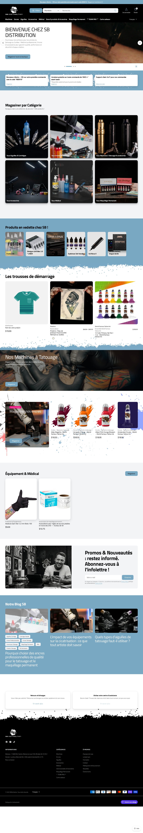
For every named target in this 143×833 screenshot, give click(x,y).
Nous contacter (10, 760)
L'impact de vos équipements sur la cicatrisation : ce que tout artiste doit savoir (71, 641)
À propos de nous (88, 754)
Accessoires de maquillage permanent (50, 522)
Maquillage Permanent (63, 771)
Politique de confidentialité (12, 802)
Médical (58, 766)
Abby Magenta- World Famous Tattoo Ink (59, 433)
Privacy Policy (124, 581)
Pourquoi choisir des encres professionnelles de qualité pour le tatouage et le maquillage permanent (25, 659)
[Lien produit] (71, 302)
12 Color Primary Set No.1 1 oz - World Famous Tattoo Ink (104, 335)
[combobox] (89, 10)
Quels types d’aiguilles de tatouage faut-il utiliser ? (113, 639)
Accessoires (60, 763)
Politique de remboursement (91, 766)
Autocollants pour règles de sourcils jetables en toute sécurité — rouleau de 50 (54, 524)
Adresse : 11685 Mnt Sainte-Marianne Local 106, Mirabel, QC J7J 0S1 (26, 754)
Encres (58, 757)
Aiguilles (58, 760)
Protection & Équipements (13, 522)
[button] (126, 11)
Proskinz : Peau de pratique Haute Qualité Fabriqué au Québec (58, 333)
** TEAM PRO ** (61, 774)
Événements (87, 771)
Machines (59, 754)
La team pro (86, 757)
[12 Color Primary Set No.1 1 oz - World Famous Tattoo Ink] (116, 331)
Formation (86, 760)
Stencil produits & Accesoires (65, 769)
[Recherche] (115, 10)
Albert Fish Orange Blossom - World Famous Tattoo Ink (105, 433)
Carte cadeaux (60, 777)
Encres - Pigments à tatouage (60, 430)
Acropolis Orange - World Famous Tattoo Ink (82, 433)
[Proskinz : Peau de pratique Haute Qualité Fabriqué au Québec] (71, 332)
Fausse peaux (54, 329)
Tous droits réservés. (23, 792)
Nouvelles (86, 769)
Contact (85, 763)
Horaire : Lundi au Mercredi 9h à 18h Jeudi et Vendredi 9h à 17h (24, 757)
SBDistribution (13, 792)
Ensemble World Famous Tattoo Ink (102, 330)
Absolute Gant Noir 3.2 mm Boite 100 (18, 523)
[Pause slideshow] (136, 66)
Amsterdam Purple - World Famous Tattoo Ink (127, 433)
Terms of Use (98, 583)
